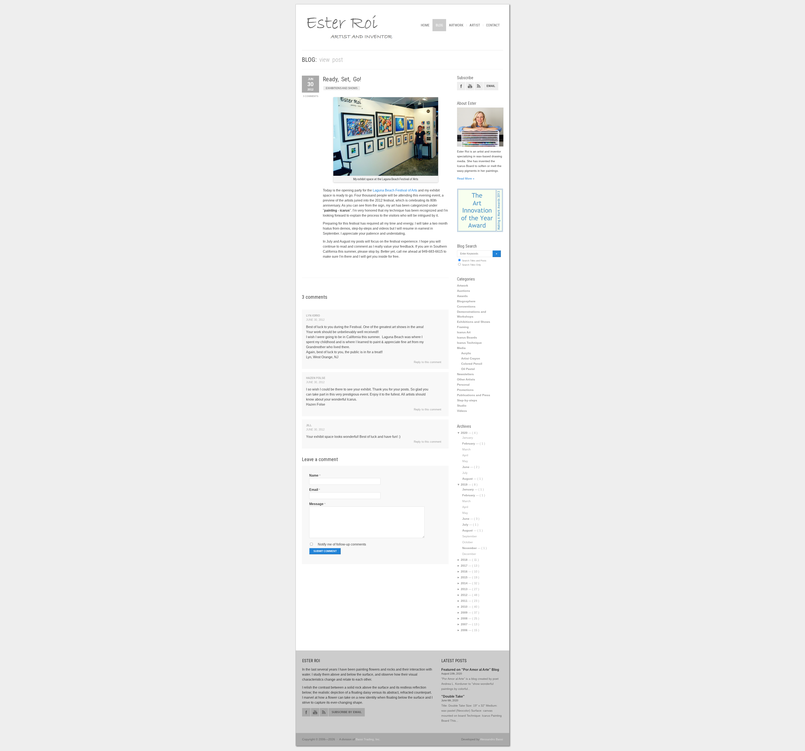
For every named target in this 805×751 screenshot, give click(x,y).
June (465, 467)
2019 (464, 484)
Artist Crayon (470, 358)
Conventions (466, 306)
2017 (464, 565)
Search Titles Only (471, 265)
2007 (464, 624)
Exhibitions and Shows (341, 88)
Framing (463, 327)
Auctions (463, 290)
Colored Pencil (471, 363)
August (467, 478)
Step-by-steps (467, 400)
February (468, 443)
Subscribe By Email (347, 712)
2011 (464, 600)
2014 (464, 583)
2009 (464, 612)
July (465, 524)
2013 (464, 589)
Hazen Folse (315, 378)
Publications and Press (473, 395)
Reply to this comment (427, 362)
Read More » (465, 178)
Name (313, 475)
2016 (464, 571)
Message (316, 504)
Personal (463, 384)
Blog (439, 25)
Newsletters (465, 374)
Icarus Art (464, 332)
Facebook (461, 86)
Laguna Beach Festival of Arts (395, 190)
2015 (464, 577)
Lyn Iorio (313, 315)
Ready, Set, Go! (342, 79)
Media (461, 348)
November (469, 548)
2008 (464, 618)
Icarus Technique (469, 342)
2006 (464, 630)
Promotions (465, 390)
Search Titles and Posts (473, 260)
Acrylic (466, 353)
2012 (464, 595)
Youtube (470, 86)
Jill (309, 425)
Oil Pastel (468, 369)
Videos (462, 410)
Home (425, 25)
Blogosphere (466, 301)
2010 (464, 606)
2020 (464, 432)
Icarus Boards (467, 337)
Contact (493, 25)
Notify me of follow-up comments (341, 544)
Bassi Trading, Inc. (368, 739)
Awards (462, 296)
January (468, 489)
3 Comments (310, 96)
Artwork (456, 25)
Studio (461, 405)
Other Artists (466, 379)
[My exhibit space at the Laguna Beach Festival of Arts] (385, 174)
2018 (464, 559)
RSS (479, 86)
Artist (475, 25)
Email (313, 489)
